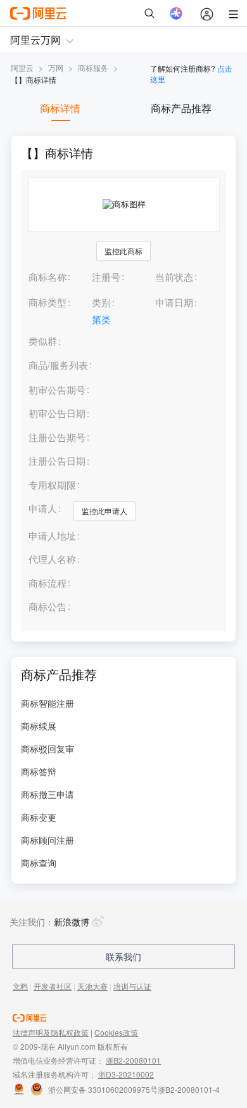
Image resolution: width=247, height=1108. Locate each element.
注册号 (106, 276)
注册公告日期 (57, 460)
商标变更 (38, 817)
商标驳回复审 (47, 748)
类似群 (42, 341)
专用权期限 (52, 484)
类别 (101, 302)
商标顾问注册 (47, 840)
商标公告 (47, 607)
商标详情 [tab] (60, 108)
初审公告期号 (57, 389)
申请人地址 (52, 536)
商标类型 (47, 302)
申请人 (42, 508)
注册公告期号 (57, 437)
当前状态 (174, 276)
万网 (55, 67)
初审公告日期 (57, 413)
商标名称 (47, 276)
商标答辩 (38, 771)
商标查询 (38, 862)
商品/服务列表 (58, 365)
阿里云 (22, 67)
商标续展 (38, 725)
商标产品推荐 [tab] (181, 108)
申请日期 (174, 302)
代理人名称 (52, 559)
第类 (101, 319)
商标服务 (93, 67)
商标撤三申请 (47, 794)
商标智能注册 (47, 703)
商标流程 (47, 583)
